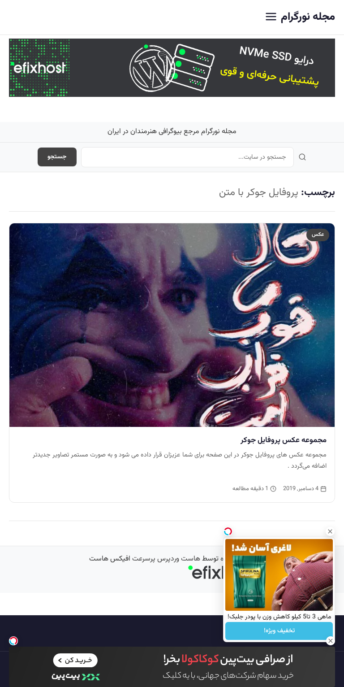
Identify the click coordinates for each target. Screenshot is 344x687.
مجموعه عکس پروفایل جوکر (284, 440)
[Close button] (330, 531)
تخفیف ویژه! (279, 631)
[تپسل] (13, 640)
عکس (318, 234)
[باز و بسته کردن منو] (271, 17)
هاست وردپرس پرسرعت (166, 559)
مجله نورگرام (308, 17)
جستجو (57, 157)
